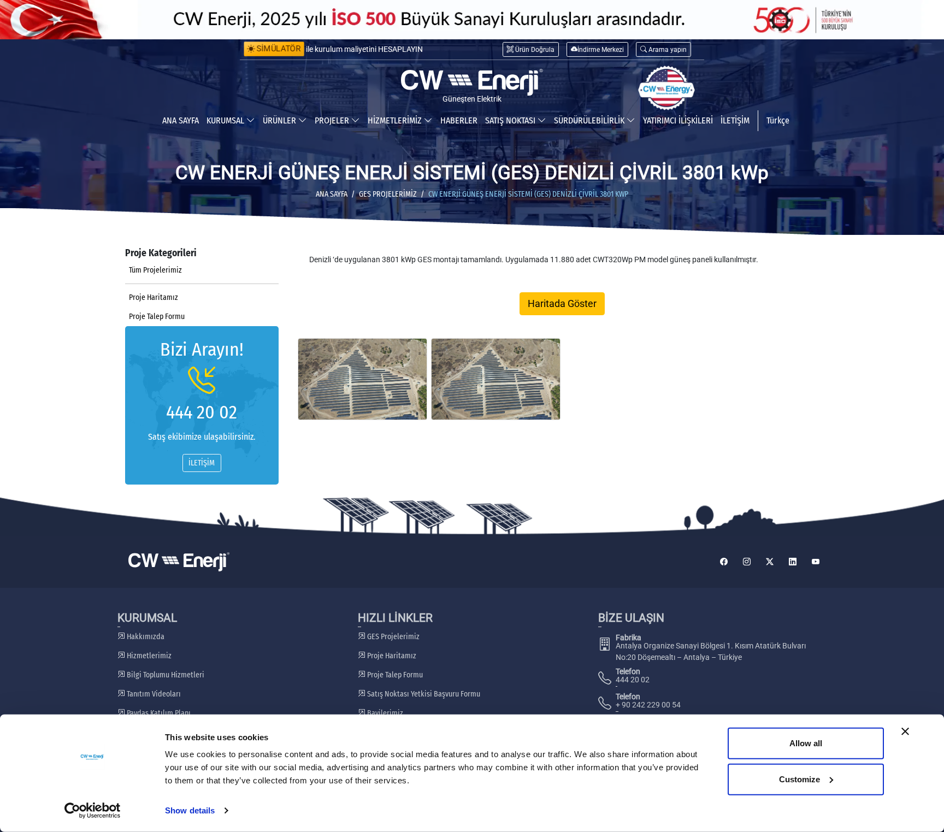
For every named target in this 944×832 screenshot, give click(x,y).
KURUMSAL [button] (226, 120)
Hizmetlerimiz (148, 655)
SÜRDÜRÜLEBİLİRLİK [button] (590, 120)
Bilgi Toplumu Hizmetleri (164, 675)
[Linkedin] (792, 561)
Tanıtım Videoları (153, 694)
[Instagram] (746, 561)
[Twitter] (769, 561)
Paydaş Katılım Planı (158, 713)
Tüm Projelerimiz (155, 270)
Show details (190, 810)
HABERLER (458, 120)
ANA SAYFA (180, 120)
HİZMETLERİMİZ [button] (396, 120)
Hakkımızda (144, 636)
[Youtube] (815, 561)
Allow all (805, 743)
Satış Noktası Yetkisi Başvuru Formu (422, 694)
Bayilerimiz (384, 713)
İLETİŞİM (735, 120)
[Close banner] (905, 731)
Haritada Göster (562, 303)
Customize (799, 778)
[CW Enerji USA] (666, 88)
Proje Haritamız (153, 297)
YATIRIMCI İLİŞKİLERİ (678, 120)
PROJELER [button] (333, 120)
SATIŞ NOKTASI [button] (511, 120)
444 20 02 (201, 412)
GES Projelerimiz (388, 194)
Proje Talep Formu (157, 316)
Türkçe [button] (777, 120)
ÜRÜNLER (280, 120)
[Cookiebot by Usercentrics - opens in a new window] (92, 811)
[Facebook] (723, 561)
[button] (663, 49)
